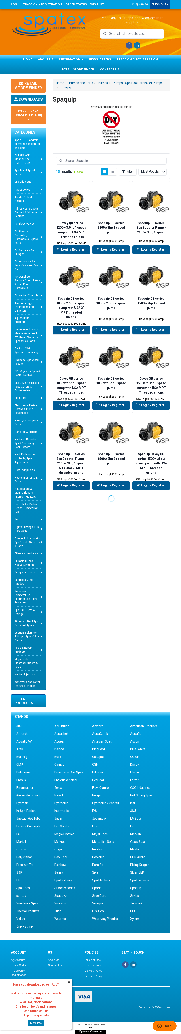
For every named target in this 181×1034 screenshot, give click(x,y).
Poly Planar (24, 857)
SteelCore (99, 895)
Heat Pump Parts (25, 470)
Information (70, 59)
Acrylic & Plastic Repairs (24, 199)
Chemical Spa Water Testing (27, 361)
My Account (18, 960)
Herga (96, 795)
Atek (19, 749)
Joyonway (99, 818)
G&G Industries (140, 787)
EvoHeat (98, 780)
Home (27, 59)
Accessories (22, 189)
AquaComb (100, 733)
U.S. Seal (98, 911)
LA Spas (136, 818)
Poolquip (98, 857)
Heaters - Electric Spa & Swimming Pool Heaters (25, 443)
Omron (21, 849)
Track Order (18, 965)
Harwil (58, 795)
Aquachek (61, 733)
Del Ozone (23, 772)
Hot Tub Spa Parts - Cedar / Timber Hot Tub (26, 508)
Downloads (30, 99)
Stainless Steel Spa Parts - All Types (26, 623)
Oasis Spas (138, 841)
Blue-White (137, 749)
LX (18, 834)
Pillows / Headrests (26, 553)
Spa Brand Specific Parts (26, 172)
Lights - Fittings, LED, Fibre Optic (27, 528)
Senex (58, 872)
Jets (17, 519)
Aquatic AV (24, 741)
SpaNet (97, 888)
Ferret (134, 780)
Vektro (21, 919)
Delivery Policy (93, 970)
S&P (19, 872)
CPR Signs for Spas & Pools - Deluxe (27, 373)
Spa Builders (63, 880)
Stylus (134, 895)
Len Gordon (62, 826)
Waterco (60, 919)
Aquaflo (135, 733)
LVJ (132, 826)
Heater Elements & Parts (26, 479)
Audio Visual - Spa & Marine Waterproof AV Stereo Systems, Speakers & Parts (27, 335)
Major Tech (100, 834)
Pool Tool (60, 857)
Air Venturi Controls (26, 295)
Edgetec (98, 772)
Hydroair (22, 803)
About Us (45, 59)
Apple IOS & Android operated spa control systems (27, 144)
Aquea (59, 741)
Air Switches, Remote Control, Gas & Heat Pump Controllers (27, 282)
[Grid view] (104, 171)
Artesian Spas (102, 741)
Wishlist (97, 4)
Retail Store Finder (78, 69)
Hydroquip (61, 803)
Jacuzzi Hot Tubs (28, 818)
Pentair (97, 849)
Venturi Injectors (25, 674)
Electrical (20, 397)
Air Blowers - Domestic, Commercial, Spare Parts (26, 237)
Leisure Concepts (28, 826)
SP (18, 880)
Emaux (21, 780)
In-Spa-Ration (26, 811)
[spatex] (49, 24)
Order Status (76, 4)
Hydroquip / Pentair (105, 803)
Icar (132, 803)
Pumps (103, 83)
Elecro (134, 772)
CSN (95, 764)
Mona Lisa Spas (103, 841)
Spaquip (66, 87)
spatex (21, 895)
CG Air (134, 757)
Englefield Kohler (65, 780)
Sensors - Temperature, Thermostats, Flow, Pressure (26, 597)
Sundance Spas (27, 903)
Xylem (134, 919)
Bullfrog (21, 757)
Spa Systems (139, 880)
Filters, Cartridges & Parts (26, 422)
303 (19, 726)
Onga (58, 849)
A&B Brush (61, 726)
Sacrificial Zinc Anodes (24, 581)
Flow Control (100, 787)
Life (95, 826)
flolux (58, 787)
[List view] (112, 171)
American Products (143, 726)
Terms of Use (93, 960)
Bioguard (98, 749)
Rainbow (60, 865)
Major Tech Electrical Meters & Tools (26, 663)
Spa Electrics (101, 880)
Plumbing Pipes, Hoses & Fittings (24, 562)
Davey (134, 764)
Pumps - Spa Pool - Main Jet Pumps (138, 83)
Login (15, 4)
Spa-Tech (23, 888)
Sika (95, 872)
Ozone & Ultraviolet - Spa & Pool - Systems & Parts (27, 542)
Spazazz (60, 895)
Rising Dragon (139, 865)
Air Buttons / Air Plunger (24, 252)
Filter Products (24, 701)
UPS (133, 911)
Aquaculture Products (22, 320)
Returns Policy (93, 976)
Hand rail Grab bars (26, 431)
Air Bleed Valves (25, 223)
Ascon (134, 741)
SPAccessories (64, 888)
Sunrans (60, 903)
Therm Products (27, 911)
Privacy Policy (93, 965)
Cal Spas (98, 757)
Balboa (59, 749)
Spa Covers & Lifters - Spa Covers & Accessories (27, 386)
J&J (133, 811)
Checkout (159, 4)
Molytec (59, 841)
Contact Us (109, 69)
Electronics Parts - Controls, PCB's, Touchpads (26, 409)
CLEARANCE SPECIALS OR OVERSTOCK (23, 159)
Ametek (22, 733)
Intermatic (61, 811)
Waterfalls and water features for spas (27, 684)
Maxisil (21, 841)
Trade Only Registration (42, 4)
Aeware (97, 726)
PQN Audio (137, 857)
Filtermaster (24, 787)
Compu (59, 764)
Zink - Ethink (24, 926)
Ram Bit (97, 865)
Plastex (135, 849)
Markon (135, 834)
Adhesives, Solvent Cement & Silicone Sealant (26, 212)
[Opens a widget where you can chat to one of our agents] (164, 1026)
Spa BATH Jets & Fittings (25, 612)
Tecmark (136, 903)
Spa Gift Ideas (23, 181)
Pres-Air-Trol (25, 865)
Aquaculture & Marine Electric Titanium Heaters (25, 492)
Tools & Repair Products (23, 649)
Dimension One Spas (68, 772)
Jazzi (58, 818)
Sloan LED (137, 872)
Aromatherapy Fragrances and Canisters (24, 307)
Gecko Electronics (28, 795)
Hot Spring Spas (141, 795)
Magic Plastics (64, 834)
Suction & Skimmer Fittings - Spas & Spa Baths (27, 636)
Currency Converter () (28, 113)
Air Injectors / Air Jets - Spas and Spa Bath (26, 265)
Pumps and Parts (25, 572)
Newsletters (100, 59)
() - (141, 4)
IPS (94, 811)
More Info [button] (36, 1023)
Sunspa (97, 903)
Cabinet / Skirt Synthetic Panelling (26, 350)
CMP (19, 764)
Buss (57, 757)
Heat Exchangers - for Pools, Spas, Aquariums (26, 458)
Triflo (57, 911)
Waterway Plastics (105, 919)
